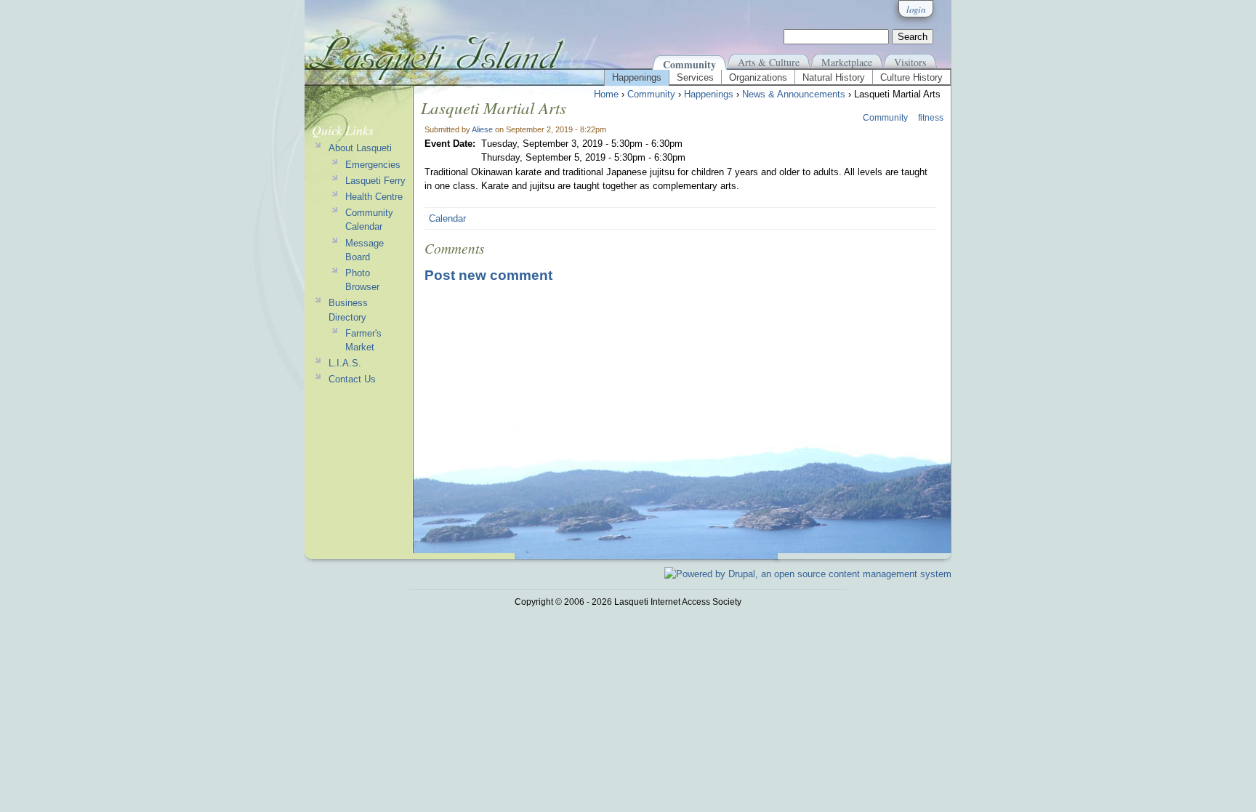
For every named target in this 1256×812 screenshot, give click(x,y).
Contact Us (352, 379)
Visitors (910, 62)
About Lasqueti (360, 147)
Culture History (911, 77)
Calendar (447, 218)
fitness (930, 117)
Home (606, 94)
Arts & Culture (769, 62)
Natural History (833, 77)
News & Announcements (793, 94)
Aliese (482, 129)
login (915, 9)
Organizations (758, 77)
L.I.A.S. (345, 363)
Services (695, 77)
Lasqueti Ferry (375, 180)
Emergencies (372, 164)
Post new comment (488, 275)
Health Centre (374, 196)
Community (689, 64)
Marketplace (846, 62)
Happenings (636, 77)
